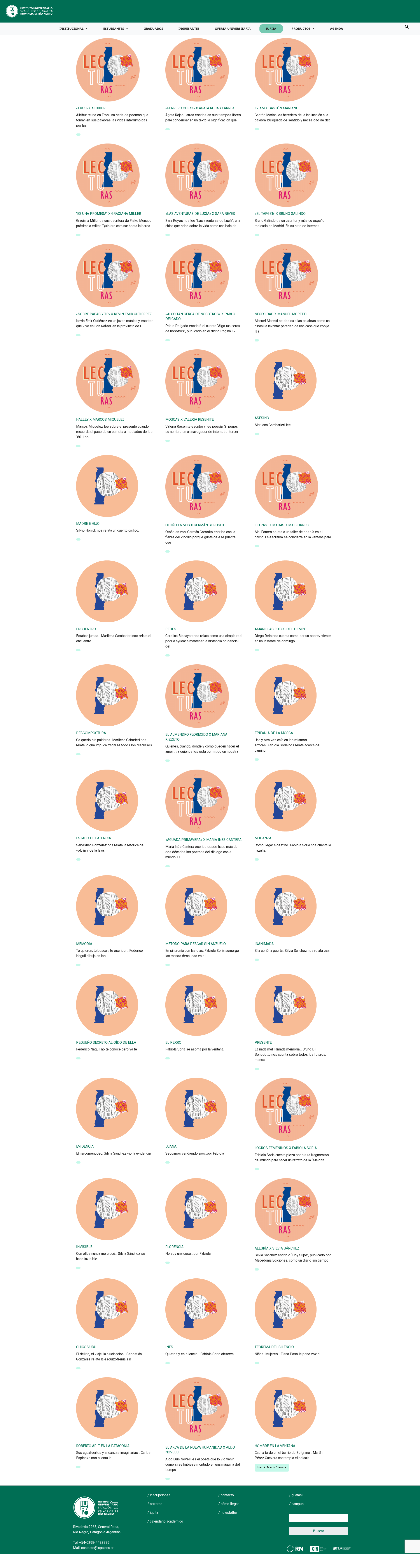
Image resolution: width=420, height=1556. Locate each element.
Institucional (72, 28)
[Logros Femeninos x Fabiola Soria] (286, 1109)
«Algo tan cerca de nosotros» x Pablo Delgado (200, 316)
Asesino (262, 418)
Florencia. (174, 1247)
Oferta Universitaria (233, 28)
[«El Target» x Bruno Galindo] (286, 175)
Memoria (84, 944)
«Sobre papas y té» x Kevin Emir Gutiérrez (114, 314)
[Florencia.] (196, 1208)
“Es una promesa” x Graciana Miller (108, 214)
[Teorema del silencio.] (286, 1309)
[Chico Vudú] (107, 1309)
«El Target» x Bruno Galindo (280, 214)
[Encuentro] (107, 591)
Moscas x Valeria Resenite (189, 419)
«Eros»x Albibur (90, 108)
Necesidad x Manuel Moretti (281, 314)
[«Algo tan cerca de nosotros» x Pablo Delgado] (197, 275)
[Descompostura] (107, 695)
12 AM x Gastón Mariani (276, 108)
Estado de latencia (93, 838)
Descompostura (91, 733)
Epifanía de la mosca (274, 733)
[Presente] (286, 1004)
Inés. (169, 1347)
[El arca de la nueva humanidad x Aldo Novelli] (197, 1408)
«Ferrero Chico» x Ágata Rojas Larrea (199, 108)
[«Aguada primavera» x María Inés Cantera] (197, 801)
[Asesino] (286, 380)
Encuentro (86, 629)
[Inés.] (196, 1309)
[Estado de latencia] (107, 800)
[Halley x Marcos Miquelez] (108, 380)
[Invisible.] (107, 1208)
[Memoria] (107, 905)
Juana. (171, 1146)
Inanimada (264, 944)
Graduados (153, 28)
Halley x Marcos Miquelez (100, 419)
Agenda (336, 28)
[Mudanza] (286, 800)
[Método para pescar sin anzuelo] (196, 905)
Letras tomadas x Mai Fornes (282, 525)
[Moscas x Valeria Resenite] (197, 380)
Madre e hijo (88, 524)
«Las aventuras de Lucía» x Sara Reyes (200, 214)
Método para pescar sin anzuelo (195, 944)
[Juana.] (196, 1108)
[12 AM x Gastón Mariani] (286, 69)
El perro (173, 1042)
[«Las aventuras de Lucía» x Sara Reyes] (197, 175)
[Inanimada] (286, 905)
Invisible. (84, 1247)
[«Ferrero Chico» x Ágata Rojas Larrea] (197, 69)
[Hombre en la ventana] (286, 1407)
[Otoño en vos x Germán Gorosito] (197, 486)
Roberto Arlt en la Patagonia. (103, 1446)
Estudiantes (113, 28)
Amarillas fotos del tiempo (280, 629)
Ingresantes (189, 28)
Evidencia (85, 1146)
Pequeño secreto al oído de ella (106, 1042)
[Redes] (196, 591)
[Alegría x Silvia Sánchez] (286, 1209)
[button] (407, 26)
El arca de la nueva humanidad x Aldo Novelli (200, 1449)
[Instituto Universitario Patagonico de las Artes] (29, 11)
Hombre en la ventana (275, 1446)
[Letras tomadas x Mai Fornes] (286, 486)
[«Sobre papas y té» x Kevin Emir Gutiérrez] (108, 275)
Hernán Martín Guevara (271, 1467)
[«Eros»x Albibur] (108, 69)
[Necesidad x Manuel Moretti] (286, 275)
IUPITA (271, 28)
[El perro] (196, 1004)
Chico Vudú (86, 1347)
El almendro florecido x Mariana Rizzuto (196, 736)
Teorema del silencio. (274, 1347)
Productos (301, 28)
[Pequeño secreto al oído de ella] (107, 1004)
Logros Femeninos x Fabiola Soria (286, 1148)
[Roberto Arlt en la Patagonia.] (107, 1407)
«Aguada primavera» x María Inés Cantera (203, 840)
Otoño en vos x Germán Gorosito (195, 525)
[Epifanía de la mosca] (286, 695)
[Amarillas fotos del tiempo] (286, 591)
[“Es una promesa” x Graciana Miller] (108, 175)
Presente (263, 1042)
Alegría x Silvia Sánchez (277, 1248)
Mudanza (263, 838)
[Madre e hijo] (107, 485)
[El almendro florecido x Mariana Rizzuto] (197, 695)
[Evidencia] (107, 1108)
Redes (170, 629)
